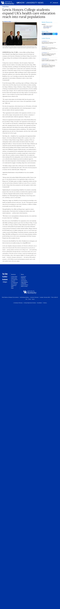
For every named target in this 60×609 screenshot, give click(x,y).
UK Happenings (14, 282)
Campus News (14, 276)
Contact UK (23, 279)
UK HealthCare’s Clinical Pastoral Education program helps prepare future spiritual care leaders (48, 66)
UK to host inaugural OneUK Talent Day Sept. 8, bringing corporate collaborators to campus (49, 54)
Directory (45, 302)
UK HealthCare (14, 279)
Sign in (33, 299)
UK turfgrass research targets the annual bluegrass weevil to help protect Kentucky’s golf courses (49, 48)
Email (30, 299)
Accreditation (39, 302)
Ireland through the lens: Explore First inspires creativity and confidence (49, 60)
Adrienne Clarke (7, 21)
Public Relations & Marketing (24, 282)
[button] (55, 2)
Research (13, 281)
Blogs (12, 288)
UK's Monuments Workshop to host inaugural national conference (49, 43)
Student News (5, 6)
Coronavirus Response (23, 277)
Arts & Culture (14, 284)
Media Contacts (24, 286)
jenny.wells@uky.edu (47, 27)
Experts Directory (24, 284)
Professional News (13, 286)
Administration (24, 280)
